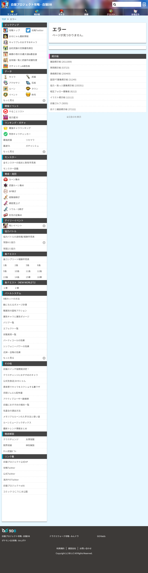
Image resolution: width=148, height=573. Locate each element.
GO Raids (101, 536)
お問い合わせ (86, 548)
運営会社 (72, 548)
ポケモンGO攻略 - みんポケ (14, 540)
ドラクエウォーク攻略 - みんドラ (64, 536)
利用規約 (60, 548)
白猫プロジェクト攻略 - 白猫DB (31, 4)
